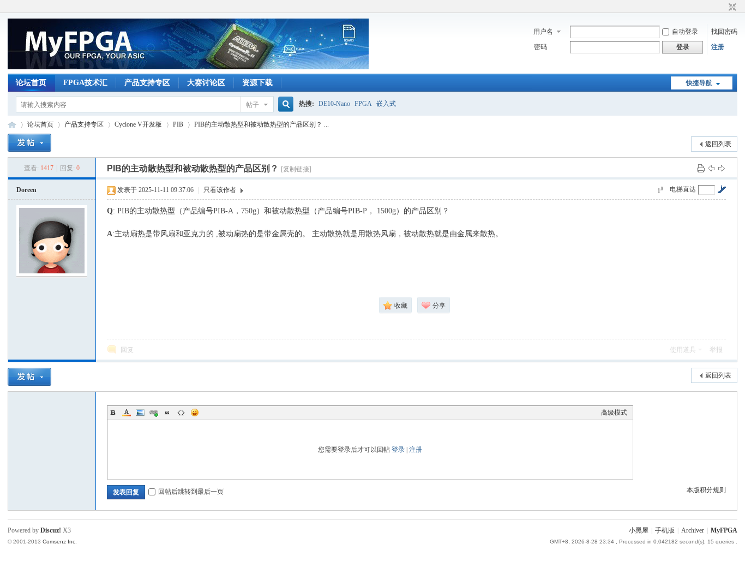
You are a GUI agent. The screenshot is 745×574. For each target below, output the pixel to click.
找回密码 (724, 31)
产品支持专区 (147, 83)
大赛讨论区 (206, 83)
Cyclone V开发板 (138, 124)
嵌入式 (386, 103)
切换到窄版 (731, 8)
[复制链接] (296, 169)
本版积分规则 (706, 490)
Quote (167, 412)
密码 (540, 47)
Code (181, 412)
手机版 (665, 530)
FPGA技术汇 (85, 83)
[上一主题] (711, 168)
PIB (178, 124)
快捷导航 (699, 83)
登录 (398, 449)
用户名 (543, 31)
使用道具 (683, 350)
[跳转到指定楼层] (721, 189)
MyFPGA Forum (12, 125)
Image (140, 412)
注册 (717, 47)
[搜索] (284, 104)
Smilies (194, 412)
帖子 (252, 105)
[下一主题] (721, 168)
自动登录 (685, 31)
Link (153, 412)
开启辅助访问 (722, 8)
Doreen (26, 190)
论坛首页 (31, 83)
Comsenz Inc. (60, 542)
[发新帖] (29, 143)
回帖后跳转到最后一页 (191, 491)
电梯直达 (683, 189)
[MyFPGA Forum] (188, 67)
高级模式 (614, 412)
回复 (127, 350)
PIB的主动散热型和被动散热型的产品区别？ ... (261, 124)
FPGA (363, 103)
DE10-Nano (334, 103)
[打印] (700, 168)
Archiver (692, 530)
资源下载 (257, 83)
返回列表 (718, 144)
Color (126, 412)
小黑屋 (638, 530)
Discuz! (50, 530)
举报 (716, 350)
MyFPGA (724, 530)
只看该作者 (219, 190)
